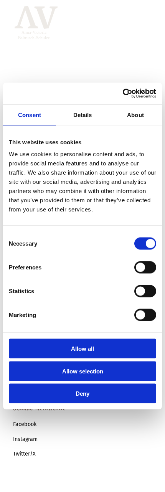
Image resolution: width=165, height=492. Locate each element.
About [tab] (135, 114)
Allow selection (82, 371)
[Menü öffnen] (144, 23)
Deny (82, 393)
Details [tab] (82, 114)
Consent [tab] (29, 114)
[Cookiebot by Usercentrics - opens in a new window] (122, 94)
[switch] (145, 267)
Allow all (82, 348)
